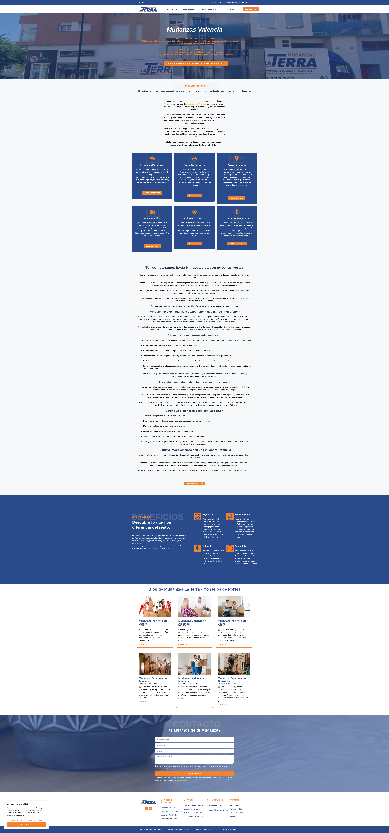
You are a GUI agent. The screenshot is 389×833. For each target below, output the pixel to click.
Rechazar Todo (35, 820)
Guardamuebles (189, 9)
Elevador (202, 9)
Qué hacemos (173, 9)
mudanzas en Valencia (196, 104)
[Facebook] (139, 2)
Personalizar (16, 820)
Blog (222, 9)
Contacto (230, 9)
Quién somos (213, 9)
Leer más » (143, 644)
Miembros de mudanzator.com (204, 829)
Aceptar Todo (26, 824)
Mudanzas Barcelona (229, 829)
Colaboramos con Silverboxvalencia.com (178, 829)
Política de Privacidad (182, 780)
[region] (26, 815)
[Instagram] (143, 2)
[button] (383, 827)
